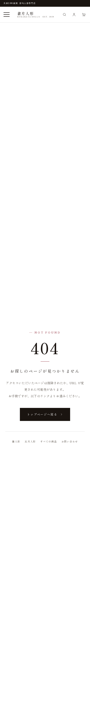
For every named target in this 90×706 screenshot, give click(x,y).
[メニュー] (6, 14)
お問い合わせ (69, 441)
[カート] (84, 14)
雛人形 (16, 441)
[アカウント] (74, 14)
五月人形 (30, 441)
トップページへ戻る (42, 414)
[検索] (64, 14)
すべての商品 (48, 441)
